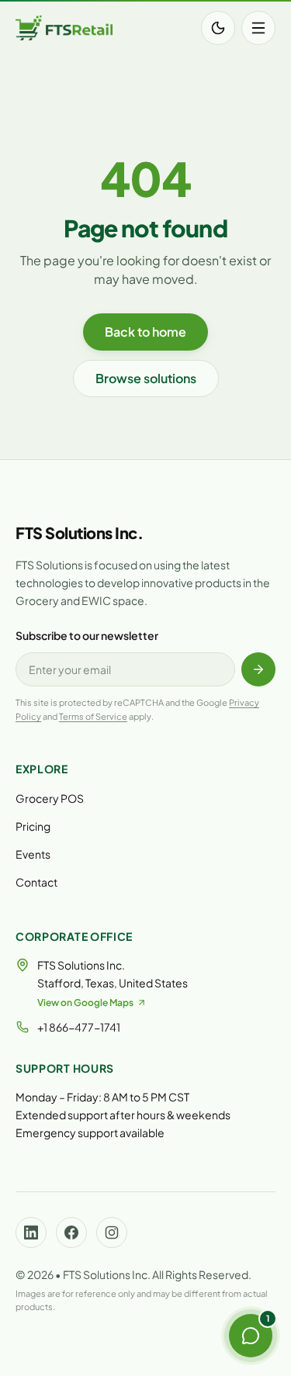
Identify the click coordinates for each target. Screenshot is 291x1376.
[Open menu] (258, 28)
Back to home (145, 331)
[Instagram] (111, 1232)
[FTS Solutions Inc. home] (64, 28)
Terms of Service (93, 716)
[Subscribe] (258, 669)
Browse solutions (145, 378)
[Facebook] (71, 1232)
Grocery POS (50, 798)
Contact (36, 882)
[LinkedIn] (31, 1232)
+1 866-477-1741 (78, 1027)
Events (33, 854)
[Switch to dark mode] (218, 28)
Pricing (33, 826)
